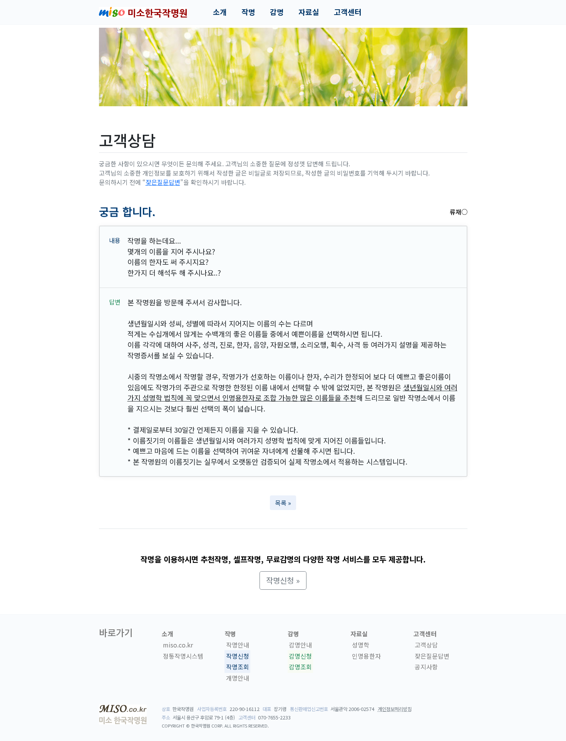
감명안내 (300, 644)
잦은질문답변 (163, 182)
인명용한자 (366, 656)
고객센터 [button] (348, 12)
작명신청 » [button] (283, 580)
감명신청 (300, 656)
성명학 (360, 644)
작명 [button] (248, 12)
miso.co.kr (178, 644)
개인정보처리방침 (395, 709)
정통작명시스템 (183, 656)
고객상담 (426, 644)
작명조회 (237, 667)
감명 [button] (277, 12)
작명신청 (237, 656)
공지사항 (426, 667)
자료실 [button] (308, 12)
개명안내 (237, 677)
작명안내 (237, 644)
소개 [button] (220, 12)
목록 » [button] (283, 502)
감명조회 (300, 667)
